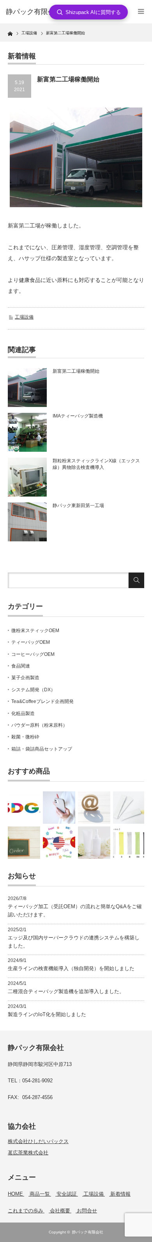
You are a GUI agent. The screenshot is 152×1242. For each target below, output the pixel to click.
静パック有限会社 (87, 1232)
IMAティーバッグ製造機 (78, 416)
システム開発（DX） (33, 689)
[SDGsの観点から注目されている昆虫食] (24, 807)
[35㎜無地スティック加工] (129, 842)
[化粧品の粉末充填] (129, 807)
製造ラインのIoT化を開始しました (47, 1014)
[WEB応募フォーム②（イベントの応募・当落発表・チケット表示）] (59, 807)
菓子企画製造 (25, 677)
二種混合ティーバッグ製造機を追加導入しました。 (66, 991)
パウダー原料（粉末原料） (39, 725)
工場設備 (24, 317)
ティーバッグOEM (30, 642)
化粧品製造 (23, 713)
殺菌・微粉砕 (25, 737)
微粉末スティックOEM (35, 630)
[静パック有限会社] (36, 12)
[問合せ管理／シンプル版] (94, 807)
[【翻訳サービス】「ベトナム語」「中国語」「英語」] (59, 842)
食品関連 (20, 666)
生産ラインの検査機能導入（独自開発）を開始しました (71, 968)
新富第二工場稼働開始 (76, 371)
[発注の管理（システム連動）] (24, 842)
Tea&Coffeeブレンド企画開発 (42, 701)
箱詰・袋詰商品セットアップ (41, 749)
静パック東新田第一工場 (78, 505)
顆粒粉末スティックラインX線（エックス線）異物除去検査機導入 (96, 464)
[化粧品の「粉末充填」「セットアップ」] (94, 842)
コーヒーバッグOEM (33, 654)
